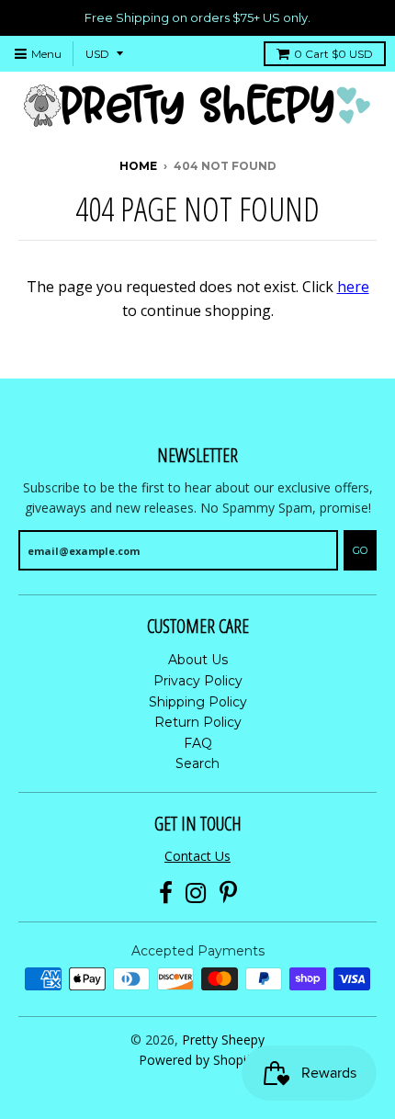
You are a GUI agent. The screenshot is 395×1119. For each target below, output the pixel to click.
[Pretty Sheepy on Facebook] (166, 893)
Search (197, 763)
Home (138, 166)
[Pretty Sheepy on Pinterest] (228, 893)
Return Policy (198, 722)
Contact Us (197, 856)
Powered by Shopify (198, 1059)
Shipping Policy (198, 702)
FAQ (198, 743)
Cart (333, 54)
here (353, 287)
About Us (198, 659)
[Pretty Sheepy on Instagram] (196, 893)
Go (360, 550)
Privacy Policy (198, 681)
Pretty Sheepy (223, 1039)
